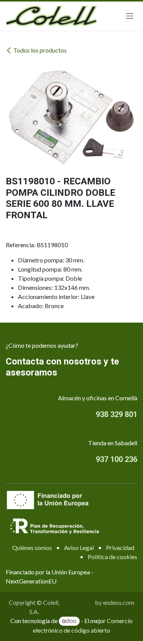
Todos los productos (40, 50)
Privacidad (120, 547)
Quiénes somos (32, 547)
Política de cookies (112, 556)
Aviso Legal (79, 547)
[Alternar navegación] (129, 16)
